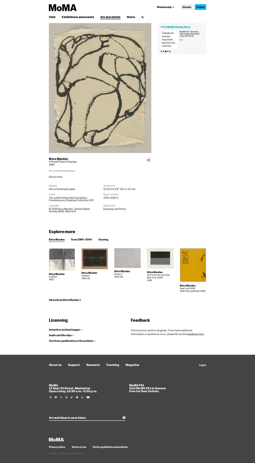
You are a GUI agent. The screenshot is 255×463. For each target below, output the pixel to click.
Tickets (200, 7)
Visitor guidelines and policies (110, 447)
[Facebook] (55, 397)
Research (93, 364)
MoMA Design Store (178, 26)
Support (74, 364)
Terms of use (79, 447)
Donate (186, 7)
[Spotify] (77, 397)
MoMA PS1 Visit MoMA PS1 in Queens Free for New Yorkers (147, 388)
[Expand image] (100, 88)
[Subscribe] (124, 418)
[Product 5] (170, 51)
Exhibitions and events (78, 16)
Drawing (103, 239)
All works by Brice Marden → (65, 300)
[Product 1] (161, 51)
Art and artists (110, 16)
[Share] (148, 160)
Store (131, 17)
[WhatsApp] (82, 397)
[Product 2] (163, 51)
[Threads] (66, 397)
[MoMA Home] (63, 7)
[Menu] (142, 17)
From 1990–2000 (81, 239)
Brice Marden (58, 158)
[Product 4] (168, 51)
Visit (52, 16)
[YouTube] (88, 397)
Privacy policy (57, 447)
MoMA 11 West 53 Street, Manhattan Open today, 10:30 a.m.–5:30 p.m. (73, 388)
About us (55, 364)
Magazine (132, 364)
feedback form (195, 334)
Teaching (112, 364)
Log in (202, 365)
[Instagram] (50, 397)
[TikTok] (71, 397)
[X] (61, 397)
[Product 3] (165, 51)
